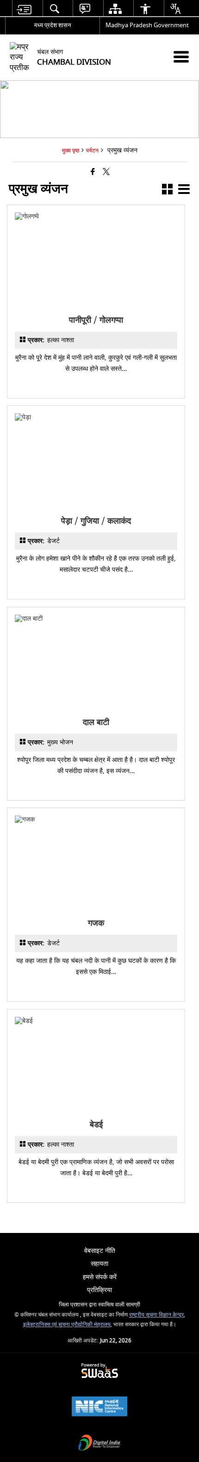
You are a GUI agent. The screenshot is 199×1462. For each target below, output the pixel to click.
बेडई (95, 1124)
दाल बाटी (96, 722)
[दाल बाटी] (96, 618)
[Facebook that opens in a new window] (93, 172)
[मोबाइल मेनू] (181, 56)
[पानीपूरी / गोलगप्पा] (96, 216)
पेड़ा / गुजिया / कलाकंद (96, 521)
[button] (167, 191)
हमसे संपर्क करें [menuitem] (100, 1277)
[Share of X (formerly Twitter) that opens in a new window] (106, 172)
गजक (96, 923)
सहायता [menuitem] (99, 1264)
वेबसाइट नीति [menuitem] (99, 1251)
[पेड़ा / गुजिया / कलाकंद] (96, 417)
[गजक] (96, 819)
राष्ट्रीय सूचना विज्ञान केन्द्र (156, 1315)
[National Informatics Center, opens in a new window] (99, 1407)
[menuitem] (24, 8)
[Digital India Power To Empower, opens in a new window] (99, 1444)
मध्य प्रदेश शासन (52, 25)
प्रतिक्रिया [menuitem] (99, 1290)
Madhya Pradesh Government (147, 25)
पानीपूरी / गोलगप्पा (96, 320)
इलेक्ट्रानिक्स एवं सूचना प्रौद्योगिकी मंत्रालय (67, 1325)
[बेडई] (96, 1021)
